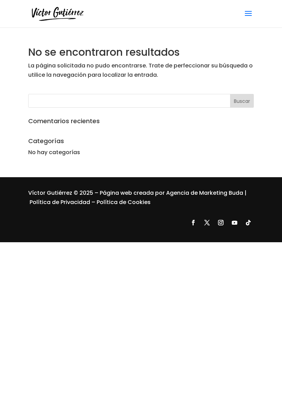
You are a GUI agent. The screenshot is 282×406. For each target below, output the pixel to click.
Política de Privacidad (60, 202)
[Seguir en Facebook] (193, 222)
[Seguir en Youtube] (234, 222)
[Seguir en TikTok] (248, 222)
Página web (116, 193)
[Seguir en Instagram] (220, 222)
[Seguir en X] (207, 222)
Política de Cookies (124, 202)
